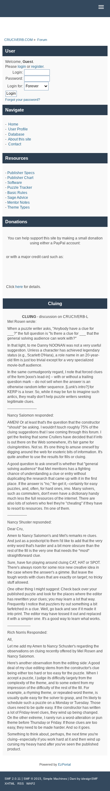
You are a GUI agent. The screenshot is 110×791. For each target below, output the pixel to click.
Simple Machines (55, 778)
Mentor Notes (18, 202)
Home (13, 124)
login (22, 66)
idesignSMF (89, 778)
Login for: (15, 86)
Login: (18, 72)
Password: (14, 78)
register (37, 66)
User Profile (18, 129)
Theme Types (18, 207)
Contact (14, 144)
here (19, 287)
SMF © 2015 (32, 778)
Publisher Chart (20, 178)
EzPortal (64, 764)
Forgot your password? (22, 99)
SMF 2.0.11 (13, 778)
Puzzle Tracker (19, 187)
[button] (101, 7)
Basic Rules (17, 193)
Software (14, 182)
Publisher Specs (21, 173)
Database (16, 134)
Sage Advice (17, 197)
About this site (19, 139)
